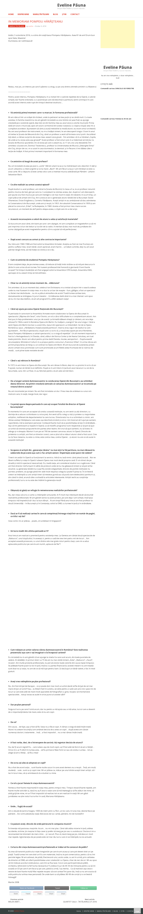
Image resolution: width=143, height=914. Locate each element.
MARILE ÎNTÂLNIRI (41, 14)
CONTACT (75, 14)
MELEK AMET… (14, 902)
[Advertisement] (118, 34)
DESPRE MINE (23, 14)
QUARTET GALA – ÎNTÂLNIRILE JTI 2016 (80, 902)
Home (11, 14)
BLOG (55, 14)
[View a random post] (131, 14)
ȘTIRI (64, 14)
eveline (30, 26)
